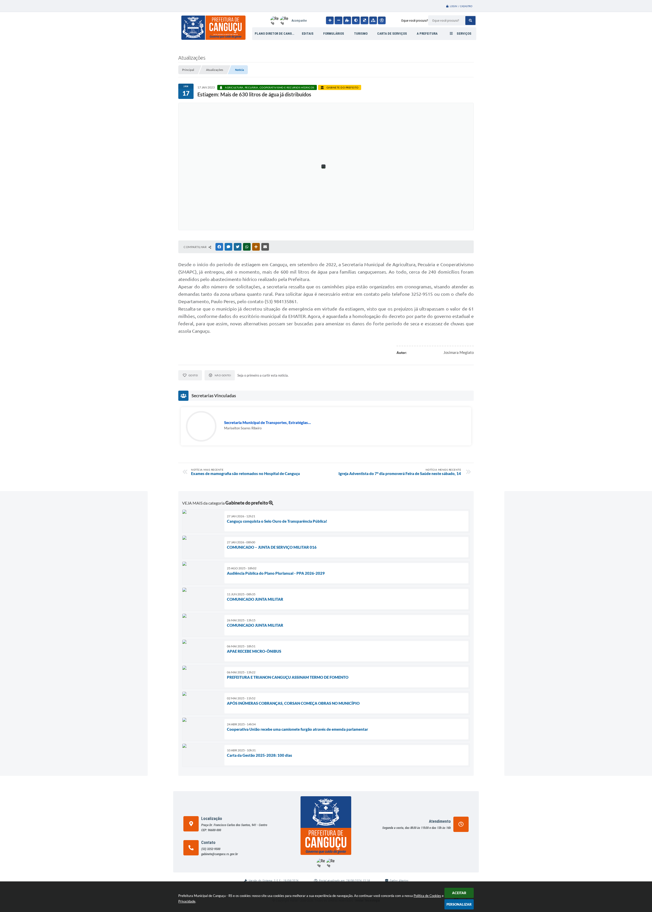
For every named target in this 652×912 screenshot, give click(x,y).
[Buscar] (470, 20)
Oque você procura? (414, 20)
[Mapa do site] (373, 20)
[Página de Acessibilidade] (382, 20)
